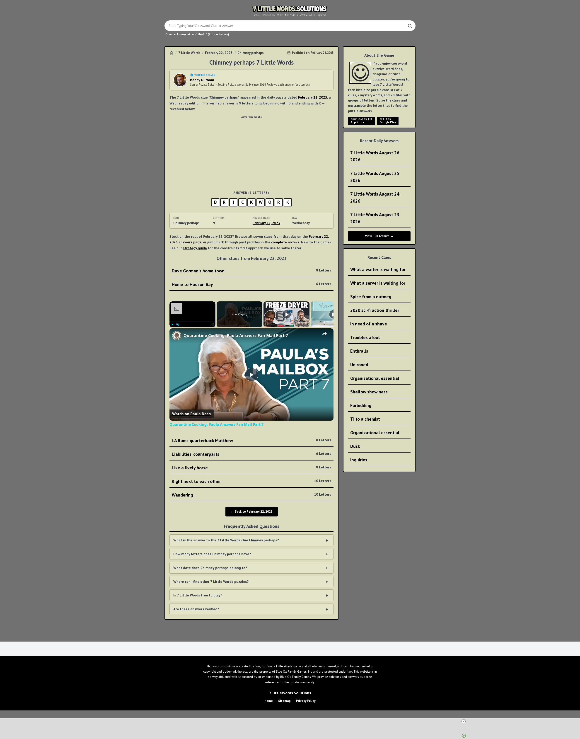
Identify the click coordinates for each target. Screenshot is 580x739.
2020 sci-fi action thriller (374, 310)
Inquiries (358, 460)
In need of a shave (368, 324)
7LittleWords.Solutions (290, 715)
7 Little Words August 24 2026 (374, 197)
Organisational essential (374, 378)
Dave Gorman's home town (251, 267)
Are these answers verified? (196, 605)
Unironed (359, 365)
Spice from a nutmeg (370, 297)
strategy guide (195, 244)
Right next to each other (251, 477)
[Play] (172, 320)
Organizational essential (374, 433)
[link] (176, 331)
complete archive (285, 238)
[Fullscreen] (212, 320)
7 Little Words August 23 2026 (374, 218)
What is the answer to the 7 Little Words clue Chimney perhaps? (226, 536)
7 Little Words (189, 53)
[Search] (410, 26)
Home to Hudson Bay (251, 280)
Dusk (355, 446)
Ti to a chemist (365, 419)
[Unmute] (177, 320)
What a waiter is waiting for (378, 269)
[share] (324, 330)
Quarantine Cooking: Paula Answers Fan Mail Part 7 (236, 331)
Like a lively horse (251, 464)
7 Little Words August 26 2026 (374, 156)
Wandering (251, 491)
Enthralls (359, 351)
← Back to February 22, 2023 (252, 508)
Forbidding (360, 405)
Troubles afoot (365, 337)
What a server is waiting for (377, 283)
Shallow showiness (369, 392)
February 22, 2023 (219, 53)
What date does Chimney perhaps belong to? (210, 564)
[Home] (171, 53)
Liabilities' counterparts (251, 450)
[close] (292, 721)
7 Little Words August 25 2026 (374, 176)
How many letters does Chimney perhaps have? (212, 550)
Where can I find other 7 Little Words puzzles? (211, 577)
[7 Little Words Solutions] (290, 11)
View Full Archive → (379, 236)
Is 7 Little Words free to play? (197, 591)
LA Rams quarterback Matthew (251, 437)
